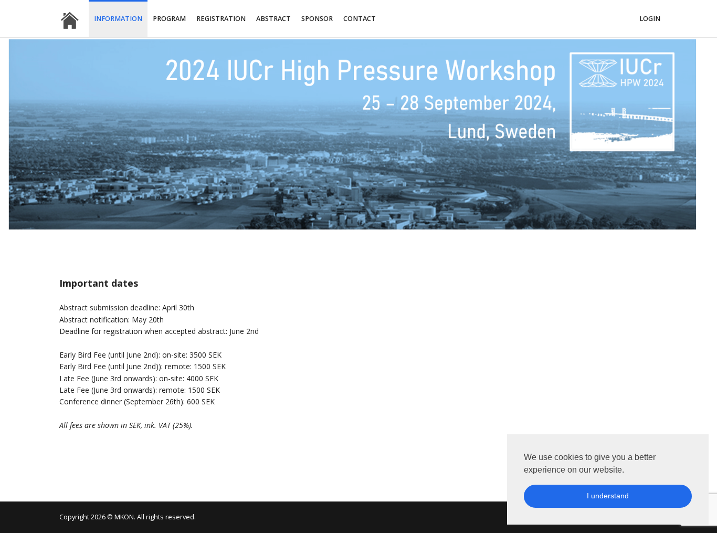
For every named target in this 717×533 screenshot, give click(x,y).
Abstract (273, 18)
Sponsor (317, 18)
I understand (608, 496)
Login (649, 18)
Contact (359, 18)
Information (118, 18)
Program (169, 18)
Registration (221, 18)
